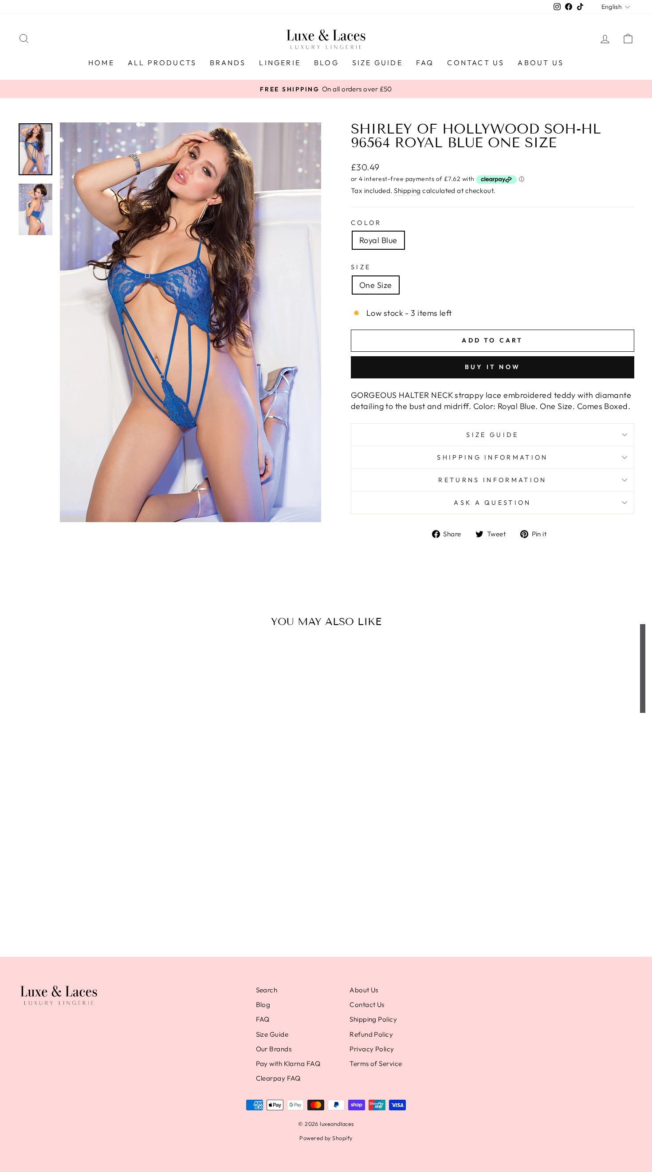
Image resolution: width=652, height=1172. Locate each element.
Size (361, 267)
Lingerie (280, 62)
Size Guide (377, 62)
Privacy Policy (372, 1049)
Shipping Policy (373, 1019)
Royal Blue (378, 240)
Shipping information (492, 457)
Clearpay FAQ (278, 1078)
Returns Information (492, 480)
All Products (162, 62)
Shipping (407, 190)
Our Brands (274, 1049)
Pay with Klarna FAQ (288, 1063)
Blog (326, 62)
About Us (541, 62)
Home (101, 62)
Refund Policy (371, 1034)
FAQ (425, 62)
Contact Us (475, 62)
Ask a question (492, 503)
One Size (375, 285)
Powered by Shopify (325, 1137)
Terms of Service (376, 1063)
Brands (228, 62)
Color (366, 223)
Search (267, 990)
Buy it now (492, 367)
